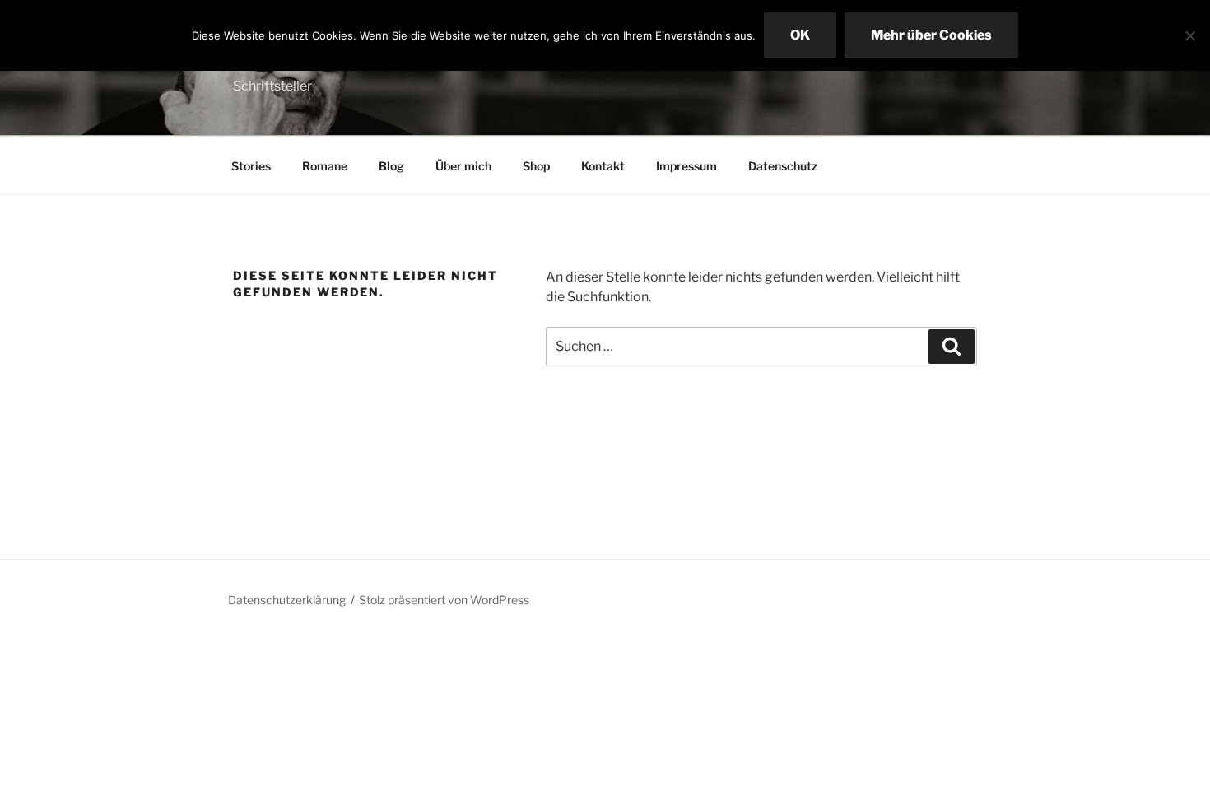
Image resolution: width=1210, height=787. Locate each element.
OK (800, 35)
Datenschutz (782, 166)
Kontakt (603, 166)
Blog (391, 166)
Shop (536, 166)
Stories (251, 166)
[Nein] (1189, 35)
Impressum (686, 166)
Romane (324, 166)
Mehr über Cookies (931, 35)
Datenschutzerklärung (287, 600)
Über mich (463, 166)
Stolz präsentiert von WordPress (444, 600)
